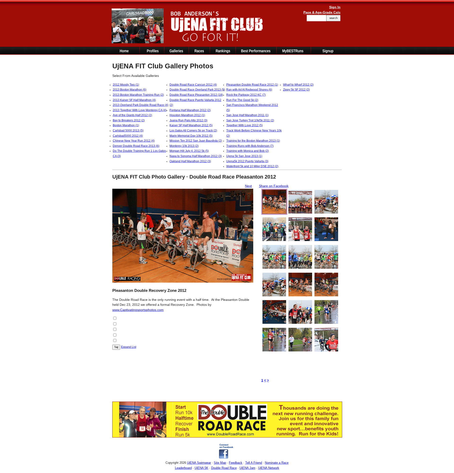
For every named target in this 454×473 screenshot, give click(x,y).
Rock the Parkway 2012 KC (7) (246, 94)
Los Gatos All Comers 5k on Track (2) (193, 130)
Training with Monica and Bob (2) (247, 150)
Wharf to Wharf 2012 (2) (298, 84)
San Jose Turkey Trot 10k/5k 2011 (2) (250, 120)
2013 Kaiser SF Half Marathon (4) (134, 100)
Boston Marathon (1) (126, 125)
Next (248, 186)
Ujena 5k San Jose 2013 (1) (244, 156)
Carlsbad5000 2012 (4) (128, 135)
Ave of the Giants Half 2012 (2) (132, 115)
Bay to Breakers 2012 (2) (129, 120)
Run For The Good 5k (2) (242, 100)
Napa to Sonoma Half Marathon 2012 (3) (196, 156)
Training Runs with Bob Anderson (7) (250, 146)
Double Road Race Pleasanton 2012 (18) (196, 94)
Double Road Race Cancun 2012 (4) (193, 84)
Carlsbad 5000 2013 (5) (128, 130)
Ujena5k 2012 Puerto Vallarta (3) (247, 161)
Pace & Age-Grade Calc (321, 12)
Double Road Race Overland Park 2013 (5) (197, 89)
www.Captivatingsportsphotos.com (138, 310)
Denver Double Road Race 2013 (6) (136, 146)
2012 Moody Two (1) (126, 84)
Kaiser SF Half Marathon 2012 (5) (191, 125)
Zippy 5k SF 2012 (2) (296, 89)
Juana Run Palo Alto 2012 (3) (188, 120)
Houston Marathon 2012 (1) (187, 115)
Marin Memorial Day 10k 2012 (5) (191, 135)
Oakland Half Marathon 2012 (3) (190, 161)
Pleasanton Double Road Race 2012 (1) (252, 84)
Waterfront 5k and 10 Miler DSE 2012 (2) (252, 166)
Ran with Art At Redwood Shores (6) (249, 89)
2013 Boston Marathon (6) (129, 89)
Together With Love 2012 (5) (244, 125)
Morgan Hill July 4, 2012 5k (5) (189, 150)
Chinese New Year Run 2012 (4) (134, 140)
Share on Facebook (273, 186)
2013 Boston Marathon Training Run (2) (138, 94)
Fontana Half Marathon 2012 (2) (190, 110)
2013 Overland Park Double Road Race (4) (140, 105)
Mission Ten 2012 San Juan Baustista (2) (196, 140)
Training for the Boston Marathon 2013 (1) (253, 140)
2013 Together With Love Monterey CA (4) (139, 110)
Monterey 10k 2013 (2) (184, 146)
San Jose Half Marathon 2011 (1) (247, 115)
